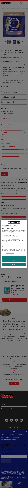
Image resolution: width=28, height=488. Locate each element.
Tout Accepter (14, 260)
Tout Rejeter (14, 264)
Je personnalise (14, 257)
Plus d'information (10, 253)
